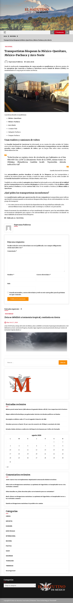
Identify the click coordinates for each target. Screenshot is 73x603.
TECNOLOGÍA (10, 561)
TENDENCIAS (9, 566)
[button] (52, 32)
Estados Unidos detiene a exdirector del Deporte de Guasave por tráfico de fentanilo (33, 429)
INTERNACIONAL (10, 536)
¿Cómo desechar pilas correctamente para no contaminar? (35, 491)
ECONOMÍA (9, 526)
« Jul (7, 467)
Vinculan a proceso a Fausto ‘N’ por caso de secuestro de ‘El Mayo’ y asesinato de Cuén (33, 424)
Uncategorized (10, 571)
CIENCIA (8, 516)
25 (19, 458)
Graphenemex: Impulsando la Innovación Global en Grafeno (37, 479)
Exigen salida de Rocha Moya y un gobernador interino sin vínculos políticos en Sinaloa (33, 414)
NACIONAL (8, 46)
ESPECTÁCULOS (10, 531)
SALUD (8, 551)
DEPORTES (9, 521)
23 (62, 454)
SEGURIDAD (9, 314)
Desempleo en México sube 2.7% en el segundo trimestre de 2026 (26, 419)
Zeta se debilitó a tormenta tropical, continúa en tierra (32, 317)
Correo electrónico (43, 275)
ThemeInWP (53, 600)
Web (8, 283)
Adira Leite (9, 484)
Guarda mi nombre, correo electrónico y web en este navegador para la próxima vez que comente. (37, 293)
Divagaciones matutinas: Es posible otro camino (28, 503)
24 (10, 458)
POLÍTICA (9, 546)
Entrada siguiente (11, 309)
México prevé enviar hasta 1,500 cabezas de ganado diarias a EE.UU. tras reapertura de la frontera (36, 409)
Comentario (12, 251)
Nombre (10, 275)
